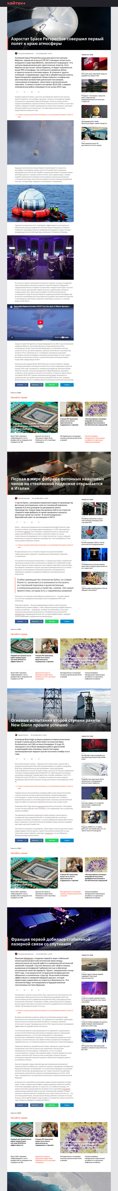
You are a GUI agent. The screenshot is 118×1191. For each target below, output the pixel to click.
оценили (41, 806)
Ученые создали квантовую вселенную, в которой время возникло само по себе (45, 116)
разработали (20, 614)
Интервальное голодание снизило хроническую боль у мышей (71, 438)
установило (66, 1089)
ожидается (49, 833)
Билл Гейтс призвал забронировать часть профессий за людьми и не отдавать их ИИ (21, 439)
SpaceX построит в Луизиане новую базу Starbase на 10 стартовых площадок (45, 439)
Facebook (21, 385)
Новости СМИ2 (16, 393)
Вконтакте (36, 385)
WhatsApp (52, 385)
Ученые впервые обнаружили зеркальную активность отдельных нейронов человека (95, 439)
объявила (28, 958)
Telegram (67, 385)
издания (27, 532)
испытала (45, 58)
